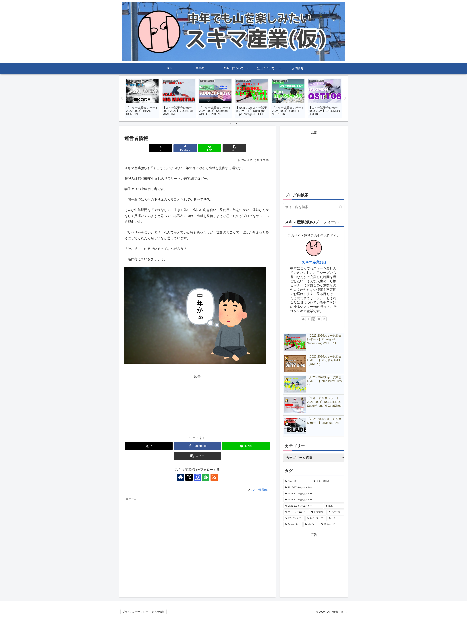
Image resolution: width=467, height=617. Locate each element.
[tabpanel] (142, 98)
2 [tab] (236, 124)
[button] (234, 148)
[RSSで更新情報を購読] (214, 477)
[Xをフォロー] (189, 477)
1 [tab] (231, 124)
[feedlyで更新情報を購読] (205, 477)
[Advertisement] (197, 404)
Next (345, 98)
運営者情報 (158, 611)
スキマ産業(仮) (314, 262)
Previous (121, 98)
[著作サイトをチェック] (180, 477)
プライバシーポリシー (135, 611)
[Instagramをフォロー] (197, 477)
